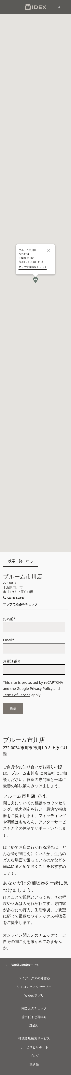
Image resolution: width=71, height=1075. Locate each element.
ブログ (34, 1056)
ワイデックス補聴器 (48, 916)
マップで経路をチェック (20, 604)
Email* (8, 640)
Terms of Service (16, 694)
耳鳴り (34, 1025)
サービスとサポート (34, 1047)
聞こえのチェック (34, 1008)
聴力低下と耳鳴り (34, 1017)
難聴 (27, 897)
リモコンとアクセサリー (34, 987)
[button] (35, 280)
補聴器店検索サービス (34, 1038)
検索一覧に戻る (20, 560)
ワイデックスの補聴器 (34, 978)
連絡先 (34, 1064)
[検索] (59, 7)
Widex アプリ (34, 995)
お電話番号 (12, 661)
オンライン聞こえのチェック (28, 935)
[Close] (49, 250)
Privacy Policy (41, 688)
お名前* (9, 618)
